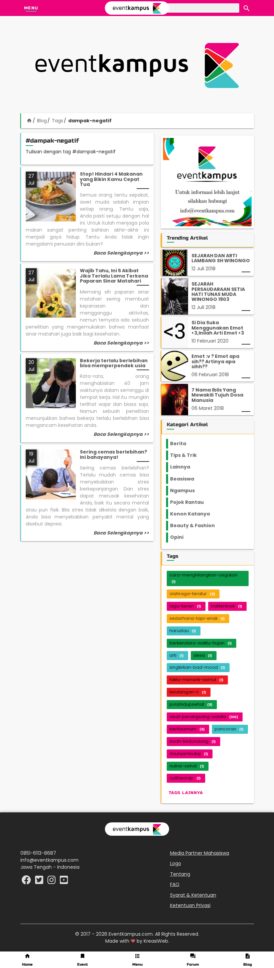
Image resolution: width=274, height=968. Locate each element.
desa (202, 655)
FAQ (174, 884)
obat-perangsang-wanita (203, 716)
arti (176, 655)
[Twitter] (40, 881)
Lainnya (185, 467)
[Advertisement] (137, 65)
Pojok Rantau (190, 502)
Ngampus (186, 490)
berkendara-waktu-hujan (200, 643)
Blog (42, 120)
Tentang (180, 874)
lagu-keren (185, 606)
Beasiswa (186, 479)
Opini (180, 537)
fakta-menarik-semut (196, 679)
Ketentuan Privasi (190, 905)
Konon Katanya (193, 513)
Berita (184, 443)
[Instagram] (52, 881)
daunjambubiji (188, 753)
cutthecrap (184, 778)
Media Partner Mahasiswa (199, 853)
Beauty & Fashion (196, 525)
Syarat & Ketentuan (193, 895)
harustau (182, 630)
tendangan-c (187, 692)
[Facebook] (27, 881)
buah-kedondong (192, 741)
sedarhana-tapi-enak (197, 618)
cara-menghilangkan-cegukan (203, 578)
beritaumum (186, 729)
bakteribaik (226, 606)
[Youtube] (64, 881)
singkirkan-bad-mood (197, 667)
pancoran (229, 729)
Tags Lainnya (186, 792)
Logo (175, 863)
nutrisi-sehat (186, 766)
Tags (57, 120)
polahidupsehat (190, 704)
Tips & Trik (189, 455)
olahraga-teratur (192, 593)
